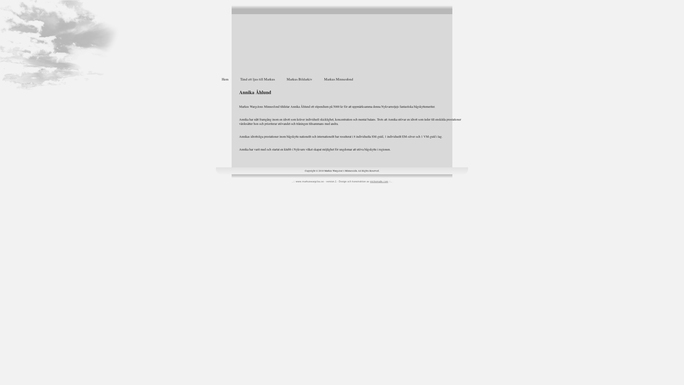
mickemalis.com (379, 181)
